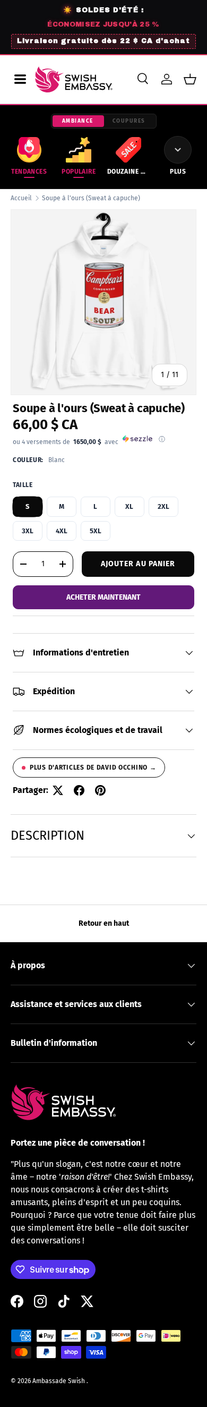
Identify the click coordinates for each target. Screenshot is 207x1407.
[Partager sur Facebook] (79, 790)
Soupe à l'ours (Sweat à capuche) (91, 198)
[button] (190, 79)
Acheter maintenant (103, 597)
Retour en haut (104, 923)
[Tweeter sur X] (57, 790)
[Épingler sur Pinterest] (100, 790)
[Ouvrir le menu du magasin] (20, 79)
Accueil (21, 198)
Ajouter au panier (138, 563)
